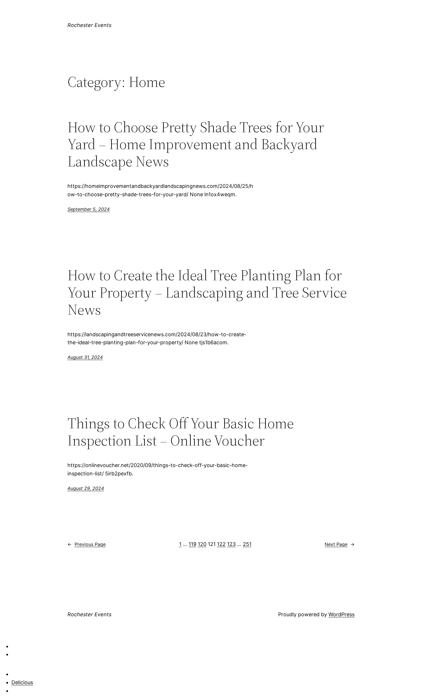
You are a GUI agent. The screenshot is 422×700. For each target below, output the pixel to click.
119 (192, 544)
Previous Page (86, 544)
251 (247, 544)
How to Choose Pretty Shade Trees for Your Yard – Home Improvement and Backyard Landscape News (195, 144)
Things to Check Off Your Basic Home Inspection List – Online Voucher (180, 432)
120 (202, 544)
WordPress (341, 614)
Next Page (340, 544)
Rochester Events (89, 25)
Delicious (22, 682)
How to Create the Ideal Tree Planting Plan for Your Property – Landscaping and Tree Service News (207, 292)
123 (231, 544)
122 (221, 544)
